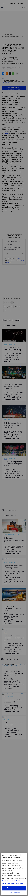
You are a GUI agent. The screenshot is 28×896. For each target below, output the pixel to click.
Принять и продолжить (14, 887)
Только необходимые (14, 892)
